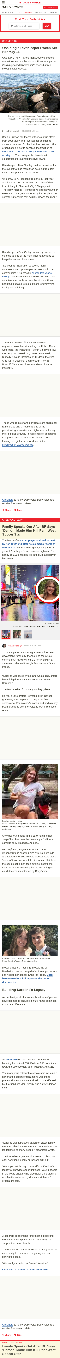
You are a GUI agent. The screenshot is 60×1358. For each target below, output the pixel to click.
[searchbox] (26, 26)
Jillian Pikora (13, 646)
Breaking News (8, 12)
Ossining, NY (9, 41)
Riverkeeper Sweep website (17, 444)
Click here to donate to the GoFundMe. (25, 1269)
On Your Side (41, 12)
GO (47, 25)
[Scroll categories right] (58, 12)
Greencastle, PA (12, 520)
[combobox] (24, 26)
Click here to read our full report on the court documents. (27, 978)
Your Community (25, 12)
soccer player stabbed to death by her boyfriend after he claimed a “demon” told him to (29, 544)
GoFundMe (11, 1059)
